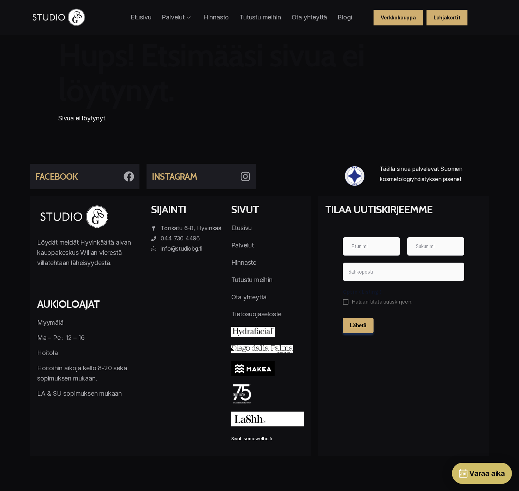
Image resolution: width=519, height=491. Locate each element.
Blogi (345, 17)
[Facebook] (129, 176)
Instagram (174, 176)
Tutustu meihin (260, 17)
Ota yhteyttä (309, 17)
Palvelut (173, 17)
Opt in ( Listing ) (362, 291)
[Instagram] (245, 176)
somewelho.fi (258, 438)
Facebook (56, 176)
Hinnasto (216, 17)
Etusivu (141, 17)
